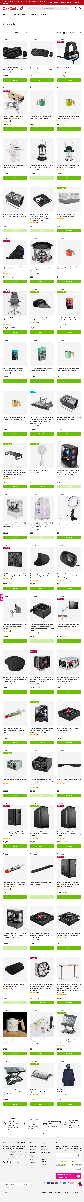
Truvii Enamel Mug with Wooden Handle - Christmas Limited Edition (14, 1040)
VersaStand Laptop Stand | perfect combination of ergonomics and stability (68, 1041)
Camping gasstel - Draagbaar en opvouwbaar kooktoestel (13, 117)
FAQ (51, 2)
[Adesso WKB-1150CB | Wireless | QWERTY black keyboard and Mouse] (15, 53)
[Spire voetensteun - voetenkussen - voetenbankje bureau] (15, 969)
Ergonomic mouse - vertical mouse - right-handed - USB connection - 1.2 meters (14, 269)
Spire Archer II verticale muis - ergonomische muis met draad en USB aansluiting (68, 576)
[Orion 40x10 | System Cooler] (42, 455)
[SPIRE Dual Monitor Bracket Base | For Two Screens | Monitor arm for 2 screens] (15, 610)
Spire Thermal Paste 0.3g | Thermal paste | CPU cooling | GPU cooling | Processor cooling (14, 884)
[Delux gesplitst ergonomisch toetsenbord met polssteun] (69, 199)
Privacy (43, 1156)
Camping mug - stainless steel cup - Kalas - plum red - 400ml (68, 268)
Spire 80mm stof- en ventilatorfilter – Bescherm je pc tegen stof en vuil (14, 575)
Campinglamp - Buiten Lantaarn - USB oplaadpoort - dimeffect (15, 166)
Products (9, 18)
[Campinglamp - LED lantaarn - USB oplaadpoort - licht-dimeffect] (69, 150)
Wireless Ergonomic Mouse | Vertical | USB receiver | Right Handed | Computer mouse (42, 576)
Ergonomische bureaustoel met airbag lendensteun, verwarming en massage (14, 320)
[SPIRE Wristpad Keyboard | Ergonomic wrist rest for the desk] (69, 764)
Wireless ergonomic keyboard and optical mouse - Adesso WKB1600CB (41, 69)
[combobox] (48, 8)
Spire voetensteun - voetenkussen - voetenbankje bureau (14, 985)
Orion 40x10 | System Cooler (39, 470)
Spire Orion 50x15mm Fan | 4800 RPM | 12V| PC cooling (69, 729)
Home (4, 18)
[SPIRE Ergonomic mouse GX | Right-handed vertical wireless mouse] (42, 303)
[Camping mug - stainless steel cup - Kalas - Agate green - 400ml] (42, 102)
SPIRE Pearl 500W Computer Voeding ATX (14, 780)
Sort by (15, 33)
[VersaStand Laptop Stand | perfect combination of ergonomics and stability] (69, 1024)
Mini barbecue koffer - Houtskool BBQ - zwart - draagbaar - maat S (69, 418)
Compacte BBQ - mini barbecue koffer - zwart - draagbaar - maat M (14, 215)
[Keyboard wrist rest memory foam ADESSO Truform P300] (42, 868)
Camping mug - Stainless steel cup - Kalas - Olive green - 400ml (69, 117)
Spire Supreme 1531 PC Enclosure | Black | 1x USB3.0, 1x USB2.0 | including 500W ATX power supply (42, 834)
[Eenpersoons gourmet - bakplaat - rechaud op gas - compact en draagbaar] (42, 252)
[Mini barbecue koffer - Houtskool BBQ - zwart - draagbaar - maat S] (69, 403)
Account (32, 1162)
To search (44, 1164)
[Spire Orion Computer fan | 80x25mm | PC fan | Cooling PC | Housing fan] (69, 918)
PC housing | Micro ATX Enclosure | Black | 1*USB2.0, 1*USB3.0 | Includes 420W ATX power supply (68, 884)
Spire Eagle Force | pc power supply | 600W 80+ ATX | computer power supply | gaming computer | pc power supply (42, 627)
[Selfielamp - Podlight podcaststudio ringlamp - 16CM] (69, 508)
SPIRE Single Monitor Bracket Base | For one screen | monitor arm (68, 625)
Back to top (42, 1133)
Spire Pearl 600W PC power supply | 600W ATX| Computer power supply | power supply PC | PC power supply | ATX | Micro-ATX (42, 782)
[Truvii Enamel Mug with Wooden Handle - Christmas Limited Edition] (15, 1024)
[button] (80, 8)
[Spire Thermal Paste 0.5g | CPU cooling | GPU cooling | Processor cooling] (15, 713)
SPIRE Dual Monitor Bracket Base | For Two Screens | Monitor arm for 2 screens (15, 626)
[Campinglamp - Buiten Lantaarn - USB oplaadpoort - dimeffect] (15, 150)
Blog (31, 1159)
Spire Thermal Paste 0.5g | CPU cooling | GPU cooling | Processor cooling (13, 730)
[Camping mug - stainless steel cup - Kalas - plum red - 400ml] (69, 252)
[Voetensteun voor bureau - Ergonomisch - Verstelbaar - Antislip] (42, 1075)
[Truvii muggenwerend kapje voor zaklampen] (42, 1024)
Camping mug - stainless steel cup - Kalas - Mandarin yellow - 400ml (14, 418)
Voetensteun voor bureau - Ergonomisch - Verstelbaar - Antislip (41, 1091)
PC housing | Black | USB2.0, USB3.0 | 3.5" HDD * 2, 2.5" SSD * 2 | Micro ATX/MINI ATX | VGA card (68, 472)
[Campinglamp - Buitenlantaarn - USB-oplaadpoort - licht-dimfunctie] (42, 150)
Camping (43, 14)
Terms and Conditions (76, 1192)
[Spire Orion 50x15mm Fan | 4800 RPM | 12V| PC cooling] (69, 713)
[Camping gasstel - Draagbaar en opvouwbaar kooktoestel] (15, 102)
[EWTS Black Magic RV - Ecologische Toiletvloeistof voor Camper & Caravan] (69, 303)
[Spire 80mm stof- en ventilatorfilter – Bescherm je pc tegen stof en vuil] (15, 559)
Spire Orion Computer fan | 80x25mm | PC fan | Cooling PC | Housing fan (69, 934)
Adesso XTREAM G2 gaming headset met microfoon (68, 69)
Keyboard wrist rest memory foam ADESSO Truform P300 (41, 884)
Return (43, 1149)
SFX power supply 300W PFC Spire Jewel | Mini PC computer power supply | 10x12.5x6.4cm (68, 679)
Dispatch (43, 1146)
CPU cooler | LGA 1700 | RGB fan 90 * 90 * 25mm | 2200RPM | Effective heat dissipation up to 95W (42, 679)
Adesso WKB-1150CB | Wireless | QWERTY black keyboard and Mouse (14, 69)
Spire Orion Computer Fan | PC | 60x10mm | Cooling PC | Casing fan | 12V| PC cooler (41, 935)
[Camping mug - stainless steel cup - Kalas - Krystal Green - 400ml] (69, 354)
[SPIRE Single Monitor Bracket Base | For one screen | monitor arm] (69, 610)
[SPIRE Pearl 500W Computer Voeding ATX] (15, 764)
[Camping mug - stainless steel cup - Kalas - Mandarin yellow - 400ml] (15, 403)
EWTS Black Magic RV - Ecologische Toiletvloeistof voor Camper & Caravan (68, 320)
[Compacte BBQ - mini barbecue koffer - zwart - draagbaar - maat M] (15, 199)
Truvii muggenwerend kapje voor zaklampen (40, 1040)
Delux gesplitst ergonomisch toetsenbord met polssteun (66, 215)
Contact (56, 2)
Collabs (32, 1153)
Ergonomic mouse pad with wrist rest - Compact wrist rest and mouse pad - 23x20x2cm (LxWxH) (15, 679)
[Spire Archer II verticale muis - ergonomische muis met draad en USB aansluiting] (69, 559)
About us (33, 1146)
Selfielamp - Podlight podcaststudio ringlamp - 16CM (68, 524)
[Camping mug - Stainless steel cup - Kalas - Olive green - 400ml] (69, 102)
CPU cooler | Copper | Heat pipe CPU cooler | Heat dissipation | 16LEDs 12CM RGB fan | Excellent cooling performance (41, 987)
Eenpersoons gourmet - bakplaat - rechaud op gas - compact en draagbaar (41, 269)
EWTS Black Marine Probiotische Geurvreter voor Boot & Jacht (13, 369)
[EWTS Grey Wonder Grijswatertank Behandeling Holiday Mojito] (42, 354)
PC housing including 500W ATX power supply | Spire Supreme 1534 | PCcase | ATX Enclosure (14, 834)
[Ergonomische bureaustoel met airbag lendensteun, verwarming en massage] (15, 303)
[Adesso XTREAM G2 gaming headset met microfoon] (69, 53)
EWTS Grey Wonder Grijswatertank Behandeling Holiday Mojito (41, 369)
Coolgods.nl (9, 1192)
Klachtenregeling (46, 1153)
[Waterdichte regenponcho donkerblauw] (69, 1075)
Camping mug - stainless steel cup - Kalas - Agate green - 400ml (41, 117)
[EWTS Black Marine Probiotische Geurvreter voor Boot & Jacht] (15, 354)
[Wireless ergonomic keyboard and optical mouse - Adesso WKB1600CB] (42, 53)
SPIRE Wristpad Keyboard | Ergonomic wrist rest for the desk (69, 780)
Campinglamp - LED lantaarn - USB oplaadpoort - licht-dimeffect (68, 166)
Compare (59, 33)
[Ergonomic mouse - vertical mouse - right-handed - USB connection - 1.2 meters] (15, 252)
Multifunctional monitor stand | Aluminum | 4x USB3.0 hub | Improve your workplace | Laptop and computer (14, 473)
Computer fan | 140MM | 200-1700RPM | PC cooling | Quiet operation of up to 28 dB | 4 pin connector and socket (39, 217)
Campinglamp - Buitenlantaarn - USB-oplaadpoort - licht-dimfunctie (42, 166)
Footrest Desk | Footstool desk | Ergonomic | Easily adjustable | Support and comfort (13, 1092)
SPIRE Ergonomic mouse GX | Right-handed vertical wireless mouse (41, 319)
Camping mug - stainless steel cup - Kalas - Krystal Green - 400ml (68, 369)
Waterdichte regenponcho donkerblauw (65, 1091)
